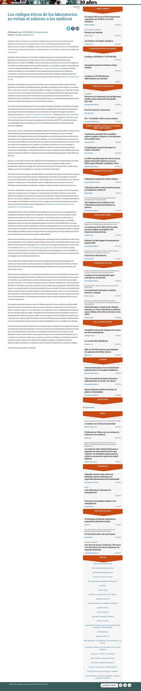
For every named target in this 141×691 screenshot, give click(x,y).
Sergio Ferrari (89, 35)
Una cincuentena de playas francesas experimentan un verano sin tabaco (101, 379)
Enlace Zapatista (103, 612)
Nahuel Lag (88, 355)
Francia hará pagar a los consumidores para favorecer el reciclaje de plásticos (102, 368)
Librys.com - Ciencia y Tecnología (103, 654)
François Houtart (90, 142)
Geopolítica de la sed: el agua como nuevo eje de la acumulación (103, 331)
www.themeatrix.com (103, 636)
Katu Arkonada (89, 113)
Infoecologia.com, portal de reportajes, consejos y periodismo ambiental (102, 677)
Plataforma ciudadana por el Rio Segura (103, 594)
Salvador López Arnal (91, 427)
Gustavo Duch (89, 344)
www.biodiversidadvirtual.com (103, 572)
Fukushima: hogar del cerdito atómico (101, 179)
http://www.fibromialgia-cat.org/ (102, 568)
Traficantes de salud (38, 117)
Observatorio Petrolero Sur (102, 563)
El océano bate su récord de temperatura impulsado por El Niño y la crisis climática (102, 19)
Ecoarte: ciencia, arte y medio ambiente (103, 667)
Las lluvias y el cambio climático (99, 41)
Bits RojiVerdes (102, 632)
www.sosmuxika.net (103, 599)
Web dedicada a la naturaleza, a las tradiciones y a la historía (102, 641)
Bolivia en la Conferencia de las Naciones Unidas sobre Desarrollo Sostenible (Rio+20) (103, 99)
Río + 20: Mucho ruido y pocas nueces (101, 118)
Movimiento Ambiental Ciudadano (102, 662)
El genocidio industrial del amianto (102, 48)
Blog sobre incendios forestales (103, 616)
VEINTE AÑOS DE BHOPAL (102, 511)
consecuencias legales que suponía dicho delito (40, 248)
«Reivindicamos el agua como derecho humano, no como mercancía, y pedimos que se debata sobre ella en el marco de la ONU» (103, 310)
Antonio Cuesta (89, 296)
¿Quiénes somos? (109, 685)
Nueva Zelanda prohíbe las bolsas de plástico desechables (101, 390)
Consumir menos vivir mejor (102, 577)
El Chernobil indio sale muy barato (100, 534)
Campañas (103, 359)
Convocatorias (102, 399)
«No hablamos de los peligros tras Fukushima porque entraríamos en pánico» (100, 204)
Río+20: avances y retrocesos (97, 110)
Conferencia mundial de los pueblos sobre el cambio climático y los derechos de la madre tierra (103, 136)
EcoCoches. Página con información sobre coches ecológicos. (102, 648)
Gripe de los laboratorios (95, 255)
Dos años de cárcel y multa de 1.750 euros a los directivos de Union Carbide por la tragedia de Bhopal (103, 547)
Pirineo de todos (102, 621)
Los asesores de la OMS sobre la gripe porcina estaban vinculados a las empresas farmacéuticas (101, 229)
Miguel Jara (16, 32)
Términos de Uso (54, 684)
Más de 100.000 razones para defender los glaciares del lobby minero (101, 350)
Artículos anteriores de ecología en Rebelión (102, 671)
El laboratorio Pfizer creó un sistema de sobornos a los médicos (102, 433)
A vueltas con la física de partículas (100, 423)
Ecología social (41, 32)
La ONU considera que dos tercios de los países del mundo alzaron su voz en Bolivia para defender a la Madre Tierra (102, 161)
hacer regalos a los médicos (49, 68)
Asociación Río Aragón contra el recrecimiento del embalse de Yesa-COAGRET (102, 626)
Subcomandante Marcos (92, 104)
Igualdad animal (102, 607)
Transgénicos (103, 466)
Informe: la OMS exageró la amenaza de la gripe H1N (102, 241)
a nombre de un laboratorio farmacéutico (38, 114)
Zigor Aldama (88, 537)
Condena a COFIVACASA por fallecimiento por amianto (97, 77)
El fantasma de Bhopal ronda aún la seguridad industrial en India (100, 520)
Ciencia (103, 413)
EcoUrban (102, 585)
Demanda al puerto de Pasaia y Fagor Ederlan (101, 66)
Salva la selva (103, 590)
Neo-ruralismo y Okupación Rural (102, 658)
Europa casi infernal (93, 32)
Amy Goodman (89, 153)
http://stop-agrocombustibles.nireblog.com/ (103, 581)
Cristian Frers (89, 44)
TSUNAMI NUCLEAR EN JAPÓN (103, 171)
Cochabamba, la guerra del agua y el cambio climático (100, 148)
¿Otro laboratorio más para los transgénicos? (98, 491)
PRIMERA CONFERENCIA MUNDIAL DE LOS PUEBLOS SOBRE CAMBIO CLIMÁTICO (103, 127)
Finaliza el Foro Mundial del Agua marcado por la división (99, 276)
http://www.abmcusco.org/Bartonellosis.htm (103, 603)
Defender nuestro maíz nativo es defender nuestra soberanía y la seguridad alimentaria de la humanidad (102, 476)
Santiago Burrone (90, 335)
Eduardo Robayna (90, 25)
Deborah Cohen (89, 235)
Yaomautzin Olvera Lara (92, 482)
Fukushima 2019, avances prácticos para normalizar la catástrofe (102, 188)
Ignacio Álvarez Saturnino (92, 182)
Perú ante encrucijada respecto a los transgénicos (100, 502)
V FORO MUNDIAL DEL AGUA (103, 263)
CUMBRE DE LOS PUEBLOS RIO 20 (102, 86)
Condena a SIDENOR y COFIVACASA (100, 56)
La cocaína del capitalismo (96, 341)
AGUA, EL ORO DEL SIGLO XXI (103, 322)
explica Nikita (17, 131)
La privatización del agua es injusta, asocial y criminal (100, 291)
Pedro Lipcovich (89, 259)
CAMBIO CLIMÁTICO (102, 8)
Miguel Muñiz (89, 193)
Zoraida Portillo (89, 506)
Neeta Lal (87, 525)
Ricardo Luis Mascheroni (92, 121)
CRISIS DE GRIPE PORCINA (102, 215)
